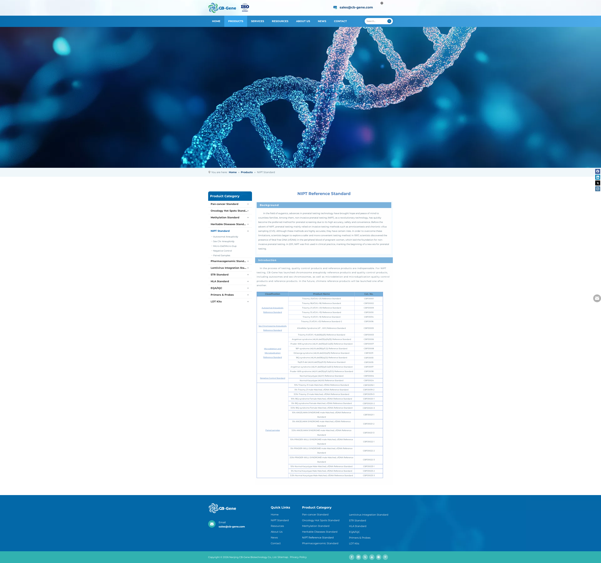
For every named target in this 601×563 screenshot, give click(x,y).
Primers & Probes (222, 294)
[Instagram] (597, 188)
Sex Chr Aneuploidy (223, 241)
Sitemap (282, 557)
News (274, 537)
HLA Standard (220, 281)
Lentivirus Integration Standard (231, 267)
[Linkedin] (597, 177)
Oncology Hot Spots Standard (230, 210)
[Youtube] (372, 557)
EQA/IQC (216, 288)
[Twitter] (597, 182)
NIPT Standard (220, 230)
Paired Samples (221, 255)
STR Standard (220, 274)
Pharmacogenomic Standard (229, 261)
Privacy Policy (298, 557)
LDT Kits (216, 301)
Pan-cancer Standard (224, 204)
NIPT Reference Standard (318, 537)
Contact (276, 543)
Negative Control (222, 250)
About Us (277, 531)
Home (275, 514)
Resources (277, 525)
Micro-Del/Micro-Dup (224, 246)
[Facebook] (597, 171)
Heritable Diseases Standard (229, 224)
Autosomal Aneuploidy (225, 236)
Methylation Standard (225, 217)
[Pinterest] (385, 557)
